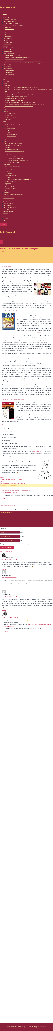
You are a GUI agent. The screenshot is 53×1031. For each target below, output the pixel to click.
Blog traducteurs (6, 216)
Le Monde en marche (9, 123)
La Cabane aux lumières (10, 113)
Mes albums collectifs (9, 186)
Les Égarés (7, 147)
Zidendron (7, 185)
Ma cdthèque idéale (9, 72)
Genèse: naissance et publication (13, 138)
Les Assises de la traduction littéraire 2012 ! (16, 490)
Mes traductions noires (8, 203)
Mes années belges (9, 36)
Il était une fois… (8, 109)
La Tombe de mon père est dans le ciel (15, 158)
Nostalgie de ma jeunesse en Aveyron (11, 23)
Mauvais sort (7, 119)
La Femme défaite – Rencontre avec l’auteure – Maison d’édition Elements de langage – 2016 (24, 62)
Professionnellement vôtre (8, 47)
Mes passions (6, 40)
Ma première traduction (8, 196)
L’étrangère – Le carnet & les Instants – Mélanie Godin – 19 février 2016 (20, 102)
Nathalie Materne (43, 1026)
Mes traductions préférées (8, 198)
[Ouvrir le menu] (1, 242)
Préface (8, 130)
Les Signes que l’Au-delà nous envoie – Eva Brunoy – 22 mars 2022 (19, 94)
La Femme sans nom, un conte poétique (13, 149)
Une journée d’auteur (7, 42)
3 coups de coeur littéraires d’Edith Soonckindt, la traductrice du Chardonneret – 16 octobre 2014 (25, 104)
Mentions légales (16, 1027)
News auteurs (3, 253)
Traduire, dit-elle (6, 192)
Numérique (5, 218)
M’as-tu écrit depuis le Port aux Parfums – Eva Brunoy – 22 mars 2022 (19, 92)
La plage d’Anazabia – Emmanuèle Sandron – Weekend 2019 (17, 96)
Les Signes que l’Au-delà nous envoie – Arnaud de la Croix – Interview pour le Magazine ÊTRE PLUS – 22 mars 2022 (28, 90)
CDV (25, 1027)
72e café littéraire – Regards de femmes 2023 (14, 59)
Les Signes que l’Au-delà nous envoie (13, 145)
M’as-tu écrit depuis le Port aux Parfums (13, 143)
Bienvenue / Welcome (7, 16)
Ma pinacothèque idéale (10, 76)
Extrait (8, 171)
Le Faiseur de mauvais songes (11, 117)
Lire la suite (5, 498)
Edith (3, 251)
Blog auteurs (6, 215)
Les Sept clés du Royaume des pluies (12, 166)
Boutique (3, 224)
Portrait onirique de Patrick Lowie (10, 21)
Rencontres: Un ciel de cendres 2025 (12, 55)
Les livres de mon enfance (10, 188)
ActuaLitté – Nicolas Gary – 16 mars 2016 (14, 100)
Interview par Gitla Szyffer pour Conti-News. (18, 156)
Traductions (9, 173)
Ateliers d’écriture (7, 66)
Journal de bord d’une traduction (10, 207)
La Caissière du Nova (9, 115)
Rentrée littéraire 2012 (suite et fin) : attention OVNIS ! (13, 482)
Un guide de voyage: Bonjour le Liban (11, 162)
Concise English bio (7, 49)
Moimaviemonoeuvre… (8, 51)
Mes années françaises (9, 29)
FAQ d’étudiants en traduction (9, 205)
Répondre (4, 569)
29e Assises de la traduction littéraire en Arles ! (11, 478)
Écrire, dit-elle (6, 83)
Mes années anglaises (9, 32)
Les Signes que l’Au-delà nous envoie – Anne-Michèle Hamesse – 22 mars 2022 (21, 87)
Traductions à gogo (7, 201)
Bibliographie (6, 81)
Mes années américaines (10, 31)
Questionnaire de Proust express (9, 19)
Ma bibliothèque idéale (10, 70)
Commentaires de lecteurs (12, 134)
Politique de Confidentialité (35, 1027)
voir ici (39, 332)
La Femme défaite (9, 139)
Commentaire (3, 528)
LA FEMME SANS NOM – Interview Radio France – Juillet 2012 (19, 106)
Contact (5, 220)
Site (21, 540)
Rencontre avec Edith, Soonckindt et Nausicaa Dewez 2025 (17, 57)
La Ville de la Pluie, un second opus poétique (14, 151)
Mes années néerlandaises (10, 34)
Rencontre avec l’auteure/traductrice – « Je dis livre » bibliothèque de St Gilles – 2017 (22, 61)
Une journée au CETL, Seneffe (9, 209)
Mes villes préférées (7, 38)
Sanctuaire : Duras (7, 44)
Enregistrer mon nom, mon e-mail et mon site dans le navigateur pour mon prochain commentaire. (24, 544)
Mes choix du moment (9, 77)
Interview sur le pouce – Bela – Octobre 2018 (14, 98)
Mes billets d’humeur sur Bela (9, 17)
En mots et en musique (11, 136)
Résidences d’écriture (7, 64)
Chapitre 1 (9, 132)
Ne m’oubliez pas (7, 200)
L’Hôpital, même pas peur (10, 181)
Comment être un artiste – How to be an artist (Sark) (14, 25)
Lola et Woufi (8, 183)
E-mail (22, 536)
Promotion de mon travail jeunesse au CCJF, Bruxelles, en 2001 (20, 179)
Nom (22, 532)
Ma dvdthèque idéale (9, 74)
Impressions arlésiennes (8, 211)
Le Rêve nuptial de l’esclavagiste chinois (13, 124)
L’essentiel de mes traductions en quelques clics (13, 194)
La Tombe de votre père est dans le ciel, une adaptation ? (18, 160)
